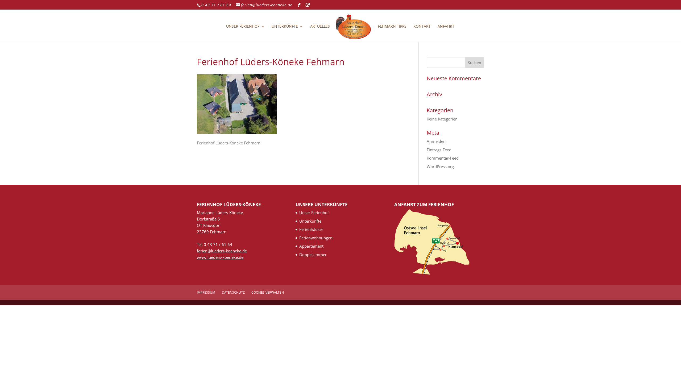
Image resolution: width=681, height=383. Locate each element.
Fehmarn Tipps (392, 26)
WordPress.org (440, 166)
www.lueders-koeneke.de (220, 257)
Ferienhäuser (311, 229)
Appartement (311, 246)
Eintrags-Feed (439, 149)
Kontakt (422, 26)
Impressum (206, 292)
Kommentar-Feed (443, 158)
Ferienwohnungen (316, 237)
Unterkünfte (285, 26)
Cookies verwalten (267, 292)
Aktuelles (320, 26)
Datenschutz (233, 292)
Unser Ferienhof (242, 26)
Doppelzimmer (313, 254)
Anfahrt (446, 26)
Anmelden (436, 141)
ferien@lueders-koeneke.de (222, 250)
